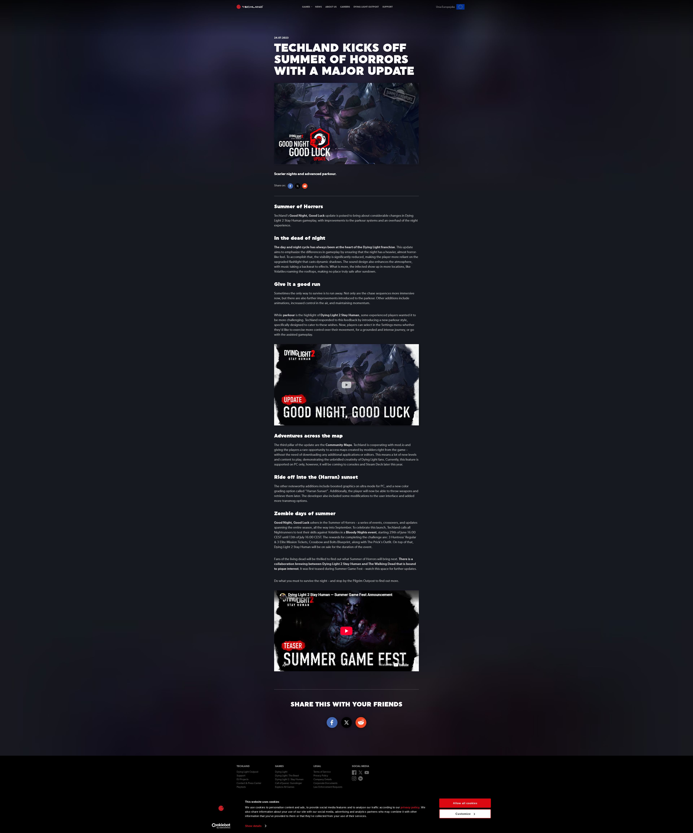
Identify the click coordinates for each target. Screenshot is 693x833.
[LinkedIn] (360, 779)
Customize (463, 813)
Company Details (322, 779)
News (318, 6)
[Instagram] (354, 779)
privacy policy (410, 807)
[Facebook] (354, 773)
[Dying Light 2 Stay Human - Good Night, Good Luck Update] (346, 384)
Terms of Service (322, 771)
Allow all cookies (465, 803)
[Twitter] (360, 773)
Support (387, 6)
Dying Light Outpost (366, 6)
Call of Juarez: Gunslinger (288, 783)
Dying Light (281, 771)
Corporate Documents (325, 783)
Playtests (241, 786)
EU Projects (243, 779)
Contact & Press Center (249, 783)
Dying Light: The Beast (287, 775)
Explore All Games (284, 786)
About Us (331, 6)
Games (306, 6)
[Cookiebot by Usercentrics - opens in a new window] (221, 826)
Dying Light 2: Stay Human (289, 779)
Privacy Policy (320, 775)
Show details (253, 825)
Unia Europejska (445, 6)
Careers (345, 6)
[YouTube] (367, 773)
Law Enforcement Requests (327, 786)
